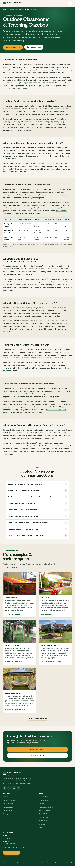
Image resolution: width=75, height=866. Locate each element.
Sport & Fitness (8, 803)
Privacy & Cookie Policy (58, 862)
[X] (18, 788)
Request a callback (11, 852)
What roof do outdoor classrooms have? (23, 529)
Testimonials (43, 821)
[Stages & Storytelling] (19, 690)
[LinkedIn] (14, 788)
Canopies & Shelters (15, 9)
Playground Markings (46, 807)
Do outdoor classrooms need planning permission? (26, 484)
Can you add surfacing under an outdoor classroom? (27, 535)
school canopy (22, 88)
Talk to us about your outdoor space (36, 451)
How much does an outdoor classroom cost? (24, 490)
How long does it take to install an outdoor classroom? (28, 523)
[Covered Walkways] (19, 642)
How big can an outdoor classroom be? (22, 503)
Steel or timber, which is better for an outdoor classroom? (29, 497)
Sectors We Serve (45, 810)
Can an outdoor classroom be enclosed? (23, 510)
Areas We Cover (44, 814)
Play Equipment (8, 807)
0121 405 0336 (35, 47)
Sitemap (69, 862)
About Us (42, 828)
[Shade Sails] (55, 594)
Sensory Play (43, 797)
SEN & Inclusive (44, 800)
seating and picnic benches (13, 169)
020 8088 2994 (10, 844)
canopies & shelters (26, 564)
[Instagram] (9, 788)
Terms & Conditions (44, 862)
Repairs (41, 803)
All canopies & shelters (39, 718)
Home (4, 9)
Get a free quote (12, 47)
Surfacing (6, 797)
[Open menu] (70, 3)
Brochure (42, 824)
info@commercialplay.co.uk (14, 847)
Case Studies (43, 817)
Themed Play (7, 810)
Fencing (5, 814)
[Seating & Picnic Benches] (55, 642)
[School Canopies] (19, 594)
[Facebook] (5, 788)
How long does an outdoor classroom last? (23, 516)
